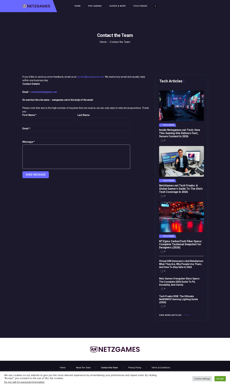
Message (28, 141)
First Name (29, 115)
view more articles (170, 315)
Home (103, 41)
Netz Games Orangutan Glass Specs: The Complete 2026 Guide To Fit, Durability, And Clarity (179, 281)
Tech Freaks (168, 125)
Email (26, 128)
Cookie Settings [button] (202, 378)
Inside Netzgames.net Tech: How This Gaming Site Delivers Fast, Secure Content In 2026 (179, 133)
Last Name (83, 115)
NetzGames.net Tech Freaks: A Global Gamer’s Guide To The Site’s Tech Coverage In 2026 (181, 189)
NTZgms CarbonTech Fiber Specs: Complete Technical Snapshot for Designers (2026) (180, 244)
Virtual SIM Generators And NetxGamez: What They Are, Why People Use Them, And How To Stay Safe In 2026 (181, 264)
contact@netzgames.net (90, 76)
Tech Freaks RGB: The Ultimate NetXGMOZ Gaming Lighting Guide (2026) (178, 299)
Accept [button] (220, 378)
